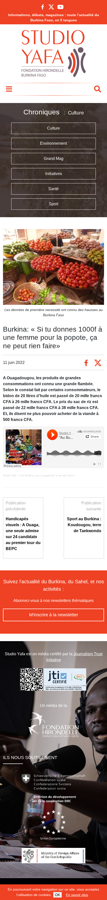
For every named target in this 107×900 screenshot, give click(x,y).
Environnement (53, 143)
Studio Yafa (9, 475)
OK (57, 895)
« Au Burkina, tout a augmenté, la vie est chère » (47, 475)
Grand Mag (53, 158)
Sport (53, 204)
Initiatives (53, 174)
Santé (53, 189)
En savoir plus (77, 895)
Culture (53, 128)
